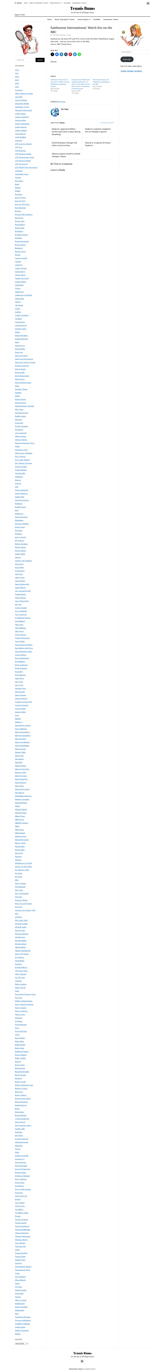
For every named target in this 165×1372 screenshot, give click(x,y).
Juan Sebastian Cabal (23, 651)
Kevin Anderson (21, 665)
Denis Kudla (20, 372)
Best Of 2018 (20, 197)
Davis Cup (19, 352)
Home (26, 3)
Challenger (19, 292)
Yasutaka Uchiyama (22, 1317)
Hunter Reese (20, 547)
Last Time (19, 681)
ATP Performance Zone (24, 157)
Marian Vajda (20, 752)
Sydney (18, 1199)
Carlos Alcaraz (21, 268)
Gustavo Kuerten (22, 500)
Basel (17, 184)
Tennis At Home (21, 1219)
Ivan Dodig (19, 567)
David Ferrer (20, 345)
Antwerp (18, 140)
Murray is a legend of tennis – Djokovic (98, 144)
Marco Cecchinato (22, 742)
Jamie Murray (20, 587)
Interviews (19, 564)
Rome (17, 1108)
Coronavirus (20, 322)
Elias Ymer (19, 409)
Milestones (19, 829)
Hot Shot (18, 530)
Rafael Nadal (20, 1044)
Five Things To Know (23, 463)
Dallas (17, 332)
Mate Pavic (19, 786)
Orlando (18, 981)
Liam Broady (20, 692)
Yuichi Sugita (20, 1327)
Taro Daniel (19, 1202)
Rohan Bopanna (21, 1102)
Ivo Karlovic (20, 571)
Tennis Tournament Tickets (38, 3)
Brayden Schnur (21, 234)
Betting (18, 211)
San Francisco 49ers (23, 1125)
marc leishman (21, 729)
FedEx (17, 446)
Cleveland (19, 305)
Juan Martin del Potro (24, 648)
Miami (17, 806)
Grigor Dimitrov (21, 493)
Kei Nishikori (20, 661)
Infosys (18, 557)
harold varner (20, 507)
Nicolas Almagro (21, 934)
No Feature (19, 957)
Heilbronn (19, 513)
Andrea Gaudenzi (22, 117)
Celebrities (19, 285)
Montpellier (20, 850)
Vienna (18, 1297)
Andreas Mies (20, 120)
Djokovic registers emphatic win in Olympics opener (98, 130)
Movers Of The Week (23, 866)
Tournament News (22, 1270)
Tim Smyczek (20, 1246)
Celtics (17, 288)
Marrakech (19, 759)
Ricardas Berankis (22, 1071)
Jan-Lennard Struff (23, 591)
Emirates (18, 419)
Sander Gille (20, 1129)
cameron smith (21, 258)
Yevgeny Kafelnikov (23, 1320)
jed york (18, 604)
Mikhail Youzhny (21, 823)
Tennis (17, 1216)
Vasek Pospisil (20, 1290)
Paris (17, 991)
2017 (17, 73)
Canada (18, 261)
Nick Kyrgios (20, 930)
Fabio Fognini (20, 436)
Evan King (19, 423)
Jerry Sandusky (21, 611)
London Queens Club (23, 702)
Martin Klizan (20, 765)
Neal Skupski (20, 886)
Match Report (20, 782)
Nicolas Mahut (21, 940)
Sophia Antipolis (21, 1155)
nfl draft (18, 917)
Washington (20, 1303)
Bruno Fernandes (22, 241)
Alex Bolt (18, 97)
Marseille (18, 762)
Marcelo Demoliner (23, 735)
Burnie (17, 255)
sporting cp (19, 1159)
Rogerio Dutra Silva (23, 1098)
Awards (18, 177)
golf (16, 486)
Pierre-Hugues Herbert (24, 1004)
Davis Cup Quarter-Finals (25, 362)
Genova (18, 483)
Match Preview (21, 776)
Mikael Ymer (20, 816)
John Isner (19, 624)
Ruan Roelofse (20, 1115)
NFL (16, 913)
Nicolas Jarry (20, 937)
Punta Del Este (21, 1031)
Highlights (19, 520)
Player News (20, 1014)
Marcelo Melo (20, 739)
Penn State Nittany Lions (25, 994)
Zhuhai (17, 1334)
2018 (17, 76)
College (18, 312)
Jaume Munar (20, 597)
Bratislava (19, 231)
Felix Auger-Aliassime (23, 453)
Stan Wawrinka (21, 1165)
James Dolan (20, 581)
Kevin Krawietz (21, 668)
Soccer (17, 1149)
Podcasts (18, 1018)
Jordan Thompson (22, 638)
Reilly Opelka (20, 1058)
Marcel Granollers (22, 732)
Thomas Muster (21, 1239)
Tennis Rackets (55, 3)
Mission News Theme (75, 1369)
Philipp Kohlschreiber (23, 1001)
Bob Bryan (19, 218)
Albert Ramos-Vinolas (24, 93)
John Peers (19, 631)
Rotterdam (19, 1112)
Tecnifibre (19, 1209)
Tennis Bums (82, 8)
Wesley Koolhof (21, 1307)
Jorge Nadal (19, 641)
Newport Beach (21, 900)
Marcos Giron (20, 749)
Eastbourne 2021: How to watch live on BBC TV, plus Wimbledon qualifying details (60, 83)
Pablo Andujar (20, 984)
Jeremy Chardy (21, 608)
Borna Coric (20, 221)
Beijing (17, 191)
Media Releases (21, 802)
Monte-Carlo (20, 843)
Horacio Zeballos (22, 523)
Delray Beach (20, 369)
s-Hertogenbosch (22, 1118)
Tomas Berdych (21, 1253)
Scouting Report (21, 1139)
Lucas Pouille (20, 708)
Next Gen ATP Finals (23, 903)
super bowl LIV (21, 1196)
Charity (18, 302)
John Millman (20, 628)
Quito (17, 1034)
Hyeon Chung (20, 550)
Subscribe (127, 59)
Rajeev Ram (19, 1048)
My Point (18, 873)
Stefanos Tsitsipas (22, 1176)
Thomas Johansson (22, 1236)
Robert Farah (20, 1081)
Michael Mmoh (21, 809)
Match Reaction (21, 779)
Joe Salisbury (20, 621)
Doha (17, 386)
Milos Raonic (20, 833)
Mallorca (18, 722)
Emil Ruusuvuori (21, 413)
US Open (18, 1287)
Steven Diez (19, 1182)
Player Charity (20, 1008)
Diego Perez (20, 379)
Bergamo (18, 194)
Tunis (17, 1273)
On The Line (20, 977)
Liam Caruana (20, 695)
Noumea (18, 964)
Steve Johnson (21, 1179)
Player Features (21, 1011)
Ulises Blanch (20, 1280)
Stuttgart (19, 1192)
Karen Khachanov (22, 658)
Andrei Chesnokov (22, 123)
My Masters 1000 (22, 870)
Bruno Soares (20, 244)
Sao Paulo (19, 1135)
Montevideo (20, 846)
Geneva (18, 480)
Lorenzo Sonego (21, 705)
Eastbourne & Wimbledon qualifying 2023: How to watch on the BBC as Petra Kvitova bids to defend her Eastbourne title (81, 84)
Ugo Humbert (20, 1276)
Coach (17, 308)
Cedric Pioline (20, 281)
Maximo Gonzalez (22, 799)
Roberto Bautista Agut (24, 1085)
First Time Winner (22, 460)
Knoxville (19, 671)
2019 (17, 80)
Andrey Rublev (21, 130)
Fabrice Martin (21, 439)
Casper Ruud (20, 275)
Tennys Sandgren (22, 1226)
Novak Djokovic (21, 967)
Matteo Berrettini (22, 789)
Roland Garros (21, 1105)
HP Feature (19, 540)
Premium (18, 1021)
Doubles (18, 392)
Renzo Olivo (20, 1065)
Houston (18, 534)
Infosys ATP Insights (23, 560)
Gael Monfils (20, 473)
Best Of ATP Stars (22, 204)
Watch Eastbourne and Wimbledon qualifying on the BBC (101, 82)
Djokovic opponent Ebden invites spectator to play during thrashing (66, 132)
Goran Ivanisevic (21, 490)
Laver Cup (19, 685)
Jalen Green (19, 577)
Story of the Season (23, 1189)
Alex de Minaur (21, 100)
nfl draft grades (21, 923)
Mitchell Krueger (22, 839)
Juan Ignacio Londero (23, 644)
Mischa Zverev (20, 836)
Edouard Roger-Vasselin (24, 406)
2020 (17, 83)
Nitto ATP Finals (22, 954)
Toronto (18, 1263)
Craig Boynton (21, 325)
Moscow (18, 860)
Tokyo (17, 1250)
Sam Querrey (20, 1122)
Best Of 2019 (20, 201)
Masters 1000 (20, 772)
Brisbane (18, 238)
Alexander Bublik (22, 103)
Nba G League (20, 883)
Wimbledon (19, 1310)
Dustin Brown (20, 402)
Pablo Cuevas (20, 987)
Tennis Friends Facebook (131, 71)
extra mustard (20, 433)
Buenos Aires (20, 251)
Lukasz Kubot (20, 712)
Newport (18, 897)
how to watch (20, 537)
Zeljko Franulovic (22, 1330)
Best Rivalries (20, 208)
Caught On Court (22, 278)
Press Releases (21, 1024)
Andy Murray (20, 134)
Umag (17, 1283)
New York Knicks (22, 893)
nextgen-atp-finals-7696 (25, 910)
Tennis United (20, 1223)
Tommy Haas (20, 1256)
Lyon (17, 715)
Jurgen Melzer (20, 655)
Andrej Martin (20, 127)
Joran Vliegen (20, 634)
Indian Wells (20, 554)
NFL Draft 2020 (21, 920)
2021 (17, 86)
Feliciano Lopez (21, 450)
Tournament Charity (23, 1266)
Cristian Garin (20, 329)
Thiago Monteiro (22, 1233)
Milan (17, 826)
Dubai (17, 396)
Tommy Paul (20, 1260)
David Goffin (20, 349)
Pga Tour (18, 997)
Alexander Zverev (22, 107)
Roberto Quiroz (21, 1088)
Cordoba (18, 318)
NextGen (18, 907)
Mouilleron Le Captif (23, 863)
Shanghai (18, 1145)
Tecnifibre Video (21, 1213)
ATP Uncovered (21, 164)
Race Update (20, 1038)
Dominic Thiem (21, 389)
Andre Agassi (20, 113)
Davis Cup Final (21, 355)
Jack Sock (19, 574)
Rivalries (18, 1078)
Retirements (20, 1068)
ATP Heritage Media (23, 154)
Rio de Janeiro (20, 1075)
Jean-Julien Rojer (22, 601)
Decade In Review (22, 365)
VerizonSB (19, 1293)
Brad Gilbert (20, 224)
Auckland (19, 171)
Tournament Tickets (79, 3)
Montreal (19, 853)
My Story (18, 876)
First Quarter (20, 456)
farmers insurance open (24, 443)
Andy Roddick (20, 137)
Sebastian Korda (21, 1142)
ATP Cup (18, 147)
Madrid (18, 718)
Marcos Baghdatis (22, 745)
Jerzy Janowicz (21, 614)
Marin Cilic (19, 755)
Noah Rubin (19, 960)
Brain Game (19, 228)
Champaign (19, 298)
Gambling (19, 476)
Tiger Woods (20, 1243)
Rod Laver (19, 1092)
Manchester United (22, 725)
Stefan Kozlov (20, 1172)
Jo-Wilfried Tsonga (22, 618)
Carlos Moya (20, 271)
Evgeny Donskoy (21, 426)
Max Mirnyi (19, 792)
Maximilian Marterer (23, 796)
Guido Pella (19, 497)
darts (17, 342)
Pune (17, 1028)
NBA (17, 880)
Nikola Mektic (20, 947)
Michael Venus (21, 813)
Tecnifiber (67, 3)
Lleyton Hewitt (21, 698)
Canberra (18, 265)
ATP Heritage (20, 150)
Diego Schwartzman (23, 382)
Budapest (19, 248)
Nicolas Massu (20, 944)
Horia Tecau (20, 527)
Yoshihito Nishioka (22, 1323)
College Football (21, 315)
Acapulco (18, 90)
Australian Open (21, 174)
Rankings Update (22, 1051)
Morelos (18, 856)
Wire (17, 1313)
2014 (17, 70)
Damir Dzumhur (21, 335)
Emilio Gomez (20, 416)
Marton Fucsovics (22, 769)
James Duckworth (22, 584)
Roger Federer (20, 1095)
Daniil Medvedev (21, 339)
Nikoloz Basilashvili (22, 950)
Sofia (17, 1152)
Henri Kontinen (21, 517)
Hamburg (19, 503)
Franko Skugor (21, 470)
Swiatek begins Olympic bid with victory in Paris (64, 144)
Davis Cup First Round (24, 359)
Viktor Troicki (20, 1300)
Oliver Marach (20, 974)
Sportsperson (20, 1162)
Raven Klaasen (21, 1055)
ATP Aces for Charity (23, 144)
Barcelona (19, 181)
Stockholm (19, 1186)
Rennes (18, 1061)
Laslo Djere (19, 678)
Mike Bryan (19, 819)
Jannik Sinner (20, 594)
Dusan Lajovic (20, 399)
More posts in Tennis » (107, 122)
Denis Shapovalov (22, 376)
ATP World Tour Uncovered (26, 167)
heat (17, 510)
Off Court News (21, 971)
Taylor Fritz (20, 1206)
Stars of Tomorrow (22, 1169)
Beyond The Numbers (23, 214)
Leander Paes (20, 688)
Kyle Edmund (20, 675)
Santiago (18, 1132)
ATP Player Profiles (23, 160)
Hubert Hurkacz (21, 544)
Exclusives (19, 429)
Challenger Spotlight (23, 295)
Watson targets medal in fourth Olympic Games (66, 155)
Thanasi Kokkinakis (22, 1229)
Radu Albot (19, 1041)
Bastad (17, 187)
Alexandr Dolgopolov (23, 110)
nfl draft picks (20, 927)
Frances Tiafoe (21, 466)
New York (19, 890)
